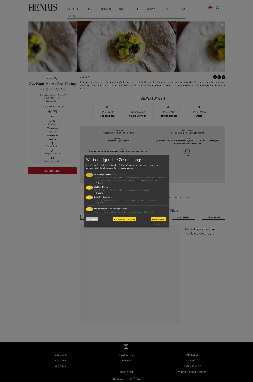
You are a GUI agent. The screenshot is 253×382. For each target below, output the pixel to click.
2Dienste (99, 193)
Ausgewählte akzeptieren (124, 219)
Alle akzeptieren (158, 219)
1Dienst (98, 183)
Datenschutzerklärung (122, 168)
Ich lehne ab (92, 219)
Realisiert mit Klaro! (159, 224)
